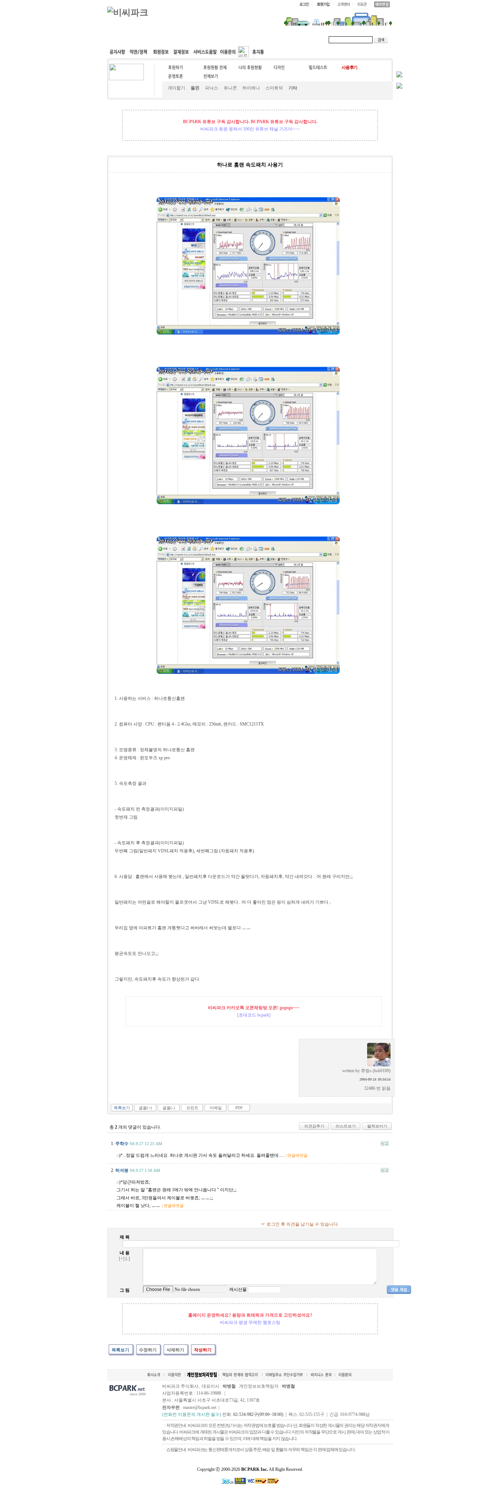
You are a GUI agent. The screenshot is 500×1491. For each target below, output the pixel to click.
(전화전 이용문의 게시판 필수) (191, 1414)
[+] (121, 1258)
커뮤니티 (125, 39)
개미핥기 (176, 88)
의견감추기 (314, 1126)
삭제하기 (175, 1349)
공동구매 (217, 39)
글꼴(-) (169, 1108)
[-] (128, 1258)
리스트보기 (346, 1126)
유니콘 (230, 88)
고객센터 (248, 39)
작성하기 (203, 1349)
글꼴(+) (145, 1108)
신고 (385, 1143)
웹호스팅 (186, 39)
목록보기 (122, 1108)
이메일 (216, 1108)
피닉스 (211, 88)
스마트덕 (274, 88)
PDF (239, 1108)
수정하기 (148, 1349)
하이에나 (251, 88)
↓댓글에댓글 (296, 1155)
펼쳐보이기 (377, 1126)
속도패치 (156, 39)
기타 (292, 88)
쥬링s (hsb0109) (376, 1070)
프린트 (192, 1108)
